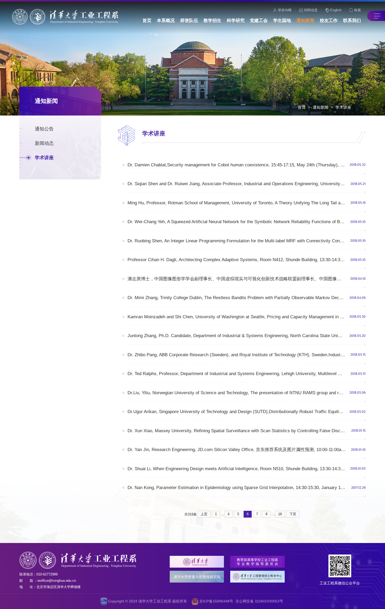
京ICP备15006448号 (215, 601)
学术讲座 (44, 157)
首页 (302, 107)
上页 (204, 514)
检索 (357, 10)
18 (280, 514)
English (336, 10)
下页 (292, 514)
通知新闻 (320, 107)
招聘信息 (311, 10)
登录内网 (285, 10)
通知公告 (44, 128)
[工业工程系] (65, 17)
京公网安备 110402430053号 (259, 601)
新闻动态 (44, 143)
